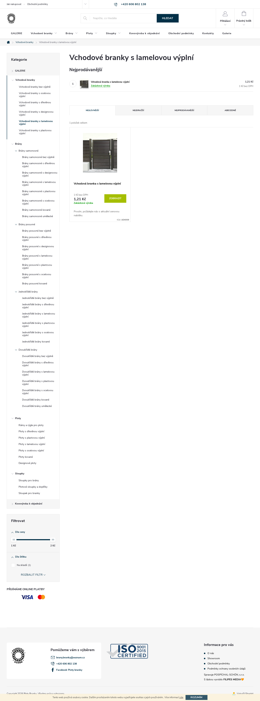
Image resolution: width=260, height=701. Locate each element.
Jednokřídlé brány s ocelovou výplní (38, 334)
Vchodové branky (25, 80)
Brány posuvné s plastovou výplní (37, 266)
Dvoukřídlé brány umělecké (37, 406)
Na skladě (23, 565)
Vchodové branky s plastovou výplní (35, 132)
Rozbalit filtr (32, 575)
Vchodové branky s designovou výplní (36, 113)
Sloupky (19, 473)
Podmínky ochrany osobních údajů (226, 668)
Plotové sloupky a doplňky (33, 487)
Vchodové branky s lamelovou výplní (36, 123)
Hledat (167, 18)
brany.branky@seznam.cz (70, 657)
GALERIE (20, 70)
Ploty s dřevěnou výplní (31, 431)
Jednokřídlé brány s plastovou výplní (38, 324)
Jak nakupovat (14, 4)
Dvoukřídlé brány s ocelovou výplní (37, 392)
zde (181, 697)
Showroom (213, 658)
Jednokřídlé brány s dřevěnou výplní (38, 306)
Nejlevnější (92, 110)
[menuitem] (17, 33)
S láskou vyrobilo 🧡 (224, 679)
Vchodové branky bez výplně (34, 87)
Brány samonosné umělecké (37, 216)
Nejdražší (138, 110)
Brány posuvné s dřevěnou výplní (36, 238)
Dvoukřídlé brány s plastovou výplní (38, 382)
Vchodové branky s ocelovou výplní (35, 95)
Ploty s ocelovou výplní (31, 450)
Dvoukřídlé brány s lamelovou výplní (38, 373)
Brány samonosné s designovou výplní (39, 174)
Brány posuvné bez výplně (36, 230)
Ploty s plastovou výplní (32, 437)
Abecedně (230, 110)
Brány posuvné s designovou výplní (38, 248)
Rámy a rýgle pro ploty (31, 425)
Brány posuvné (27, 224)
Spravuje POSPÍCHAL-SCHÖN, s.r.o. (224, 674)
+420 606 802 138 (66, 663)
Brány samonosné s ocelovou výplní (38, 202)
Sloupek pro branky (29, 493)
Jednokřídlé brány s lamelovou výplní (38, 315)
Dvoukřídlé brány (28, 349)
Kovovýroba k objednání (28, 503)
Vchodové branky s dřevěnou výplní (35, 104)
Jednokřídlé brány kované (36, 341)
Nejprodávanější (184, 110)
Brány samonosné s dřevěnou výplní (38, 165)
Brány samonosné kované (36, 210)
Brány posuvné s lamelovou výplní (37, 257)
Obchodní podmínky (37, 4)
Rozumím (196, 697)
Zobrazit (115, 198)
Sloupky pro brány (29, 480)
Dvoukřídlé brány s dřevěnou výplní (38, 364)
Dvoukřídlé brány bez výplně (37, 356)
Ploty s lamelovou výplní (32, 444)
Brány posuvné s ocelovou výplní (36, 276)
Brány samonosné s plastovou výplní (38, 193)
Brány (18, 144)
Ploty (18, 418)
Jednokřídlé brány (28, 291)
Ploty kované (26, 457)
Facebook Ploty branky (69, 670)
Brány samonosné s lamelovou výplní (39, 183)
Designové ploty (27, 463)
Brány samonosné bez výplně (38, 157)
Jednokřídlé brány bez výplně (38, 298)
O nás (210, 653)
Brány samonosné (28, 150)
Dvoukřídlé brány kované (35, 399)
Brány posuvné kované (34, 283)
